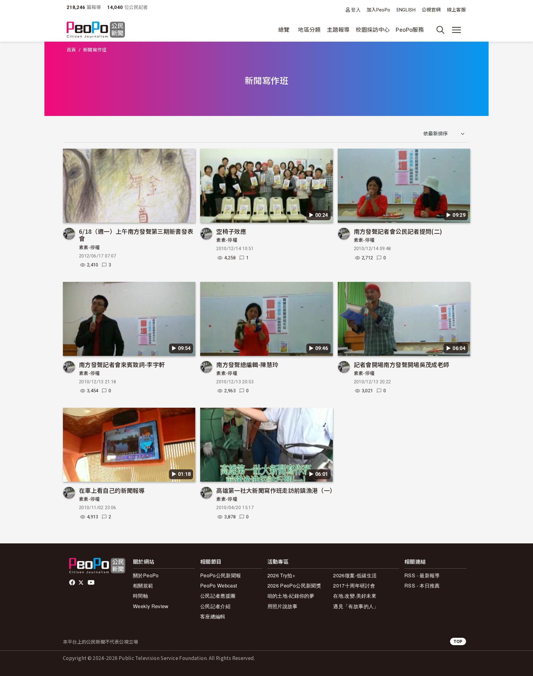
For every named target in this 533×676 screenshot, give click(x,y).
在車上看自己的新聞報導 (112, 490)
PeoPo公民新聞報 (220, 575)
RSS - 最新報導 (422, 575)
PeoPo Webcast (218, 585)
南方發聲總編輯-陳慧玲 (247, 364)
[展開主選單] (456, 30)
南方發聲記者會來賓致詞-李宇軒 (122, 364)
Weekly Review (151, 606)
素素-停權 (89, 247)
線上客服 (456, 10)
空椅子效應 (231, 231)
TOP (458, 641)
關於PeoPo (146, 575)
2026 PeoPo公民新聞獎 (294, 585)
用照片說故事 (282, 606)
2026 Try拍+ (281, 575)
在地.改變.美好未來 (354, 595)
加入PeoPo (378, 10)
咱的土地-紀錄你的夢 (291, 595)
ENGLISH (406, 10)
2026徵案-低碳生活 (355, 575)
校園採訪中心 (373, 30)
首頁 (71, 50)
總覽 (284, 30)
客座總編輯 (212, 616)
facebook (72, 582)
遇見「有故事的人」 (355, 606)
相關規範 (143, 585)
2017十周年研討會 (354, 585)
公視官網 (431, 10)
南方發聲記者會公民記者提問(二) (398, 231)
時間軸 (140, 595)
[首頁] (96, 30)
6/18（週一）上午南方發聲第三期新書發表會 (136, 235)
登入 (356, 9)
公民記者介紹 (215, 606)
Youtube (92, 582)
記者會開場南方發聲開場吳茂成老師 (401, 364)
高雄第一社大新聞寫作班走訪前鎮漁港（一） (276, 490)
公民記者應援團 (218, 595)
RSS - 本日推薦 (422, 585)
